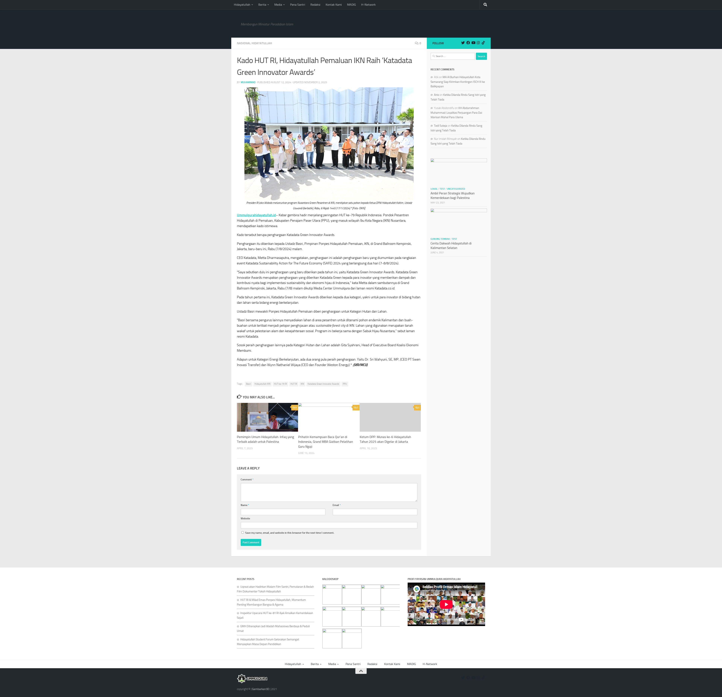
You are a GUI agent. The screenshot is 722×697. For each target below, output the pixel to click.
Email (337, 505)
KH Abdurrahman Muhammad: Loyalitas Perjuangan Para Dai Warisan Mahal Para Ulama (456, 112)
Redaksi (315, 4)
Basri (248, 384)
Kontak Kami (334, 4)
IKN (302, 384)
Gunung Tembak (440, 238)
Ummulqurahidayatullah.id (256, 215)
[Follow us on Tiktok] (483, 42)
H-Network (368, 4)
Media (278, 4)
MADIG (351, 4)
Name (245, 505)
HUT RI (293, 384)
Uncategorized (456, 188)
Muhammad (248, 82)
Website (245, 518)
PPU (345, 384)
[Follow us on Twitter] (463, 42)
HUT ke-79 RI (280, 384)
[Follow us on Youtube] (473, 42)
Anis (436, 95)
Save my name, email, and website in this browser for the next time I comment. (289, 532)
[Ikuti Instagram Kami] (478, 42)
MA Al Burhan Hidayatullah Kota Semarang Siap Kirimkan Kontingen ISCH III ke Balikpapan (458, 81)
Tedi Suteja (440, 125)
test (442, 188)
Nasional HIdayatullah (254, 43)
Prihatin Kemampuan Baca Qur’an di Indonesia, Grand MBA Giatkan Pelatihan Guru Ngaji (325, 441)
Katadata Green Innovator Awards (323, 384)
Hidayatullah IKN (262, 384)
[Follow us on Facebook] (468, 42)
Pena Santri (297, 4)
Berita (262, 4)
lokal (434, 188)
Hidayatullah (242, 4)
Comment (247, 479)
